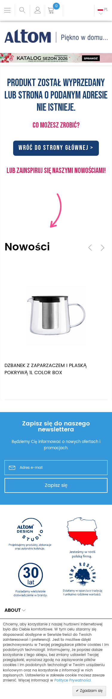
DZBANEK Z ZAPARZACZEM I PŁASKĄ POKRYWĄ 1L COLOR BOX (45, 369)
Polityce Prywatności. (73, 680)
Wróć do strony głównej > (56, 148)
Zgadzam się (91, 691)
